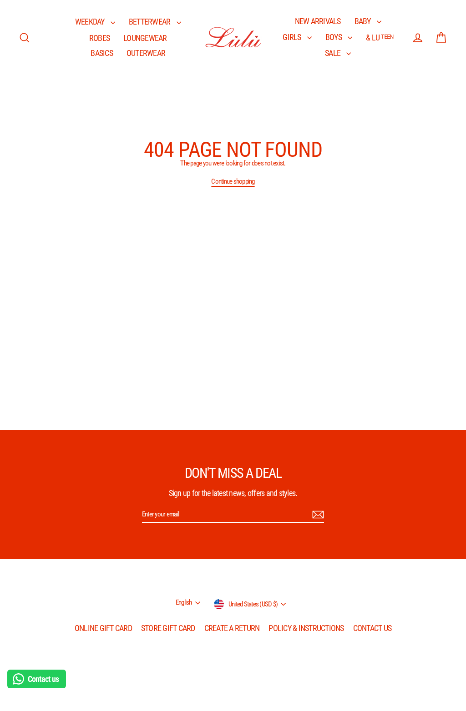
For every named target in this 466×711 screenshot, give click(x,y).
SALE (333, 53)
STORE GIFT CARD (168, 628)
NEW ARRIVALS (318, 21)
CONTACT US (372, 628)
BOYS (334, 37)
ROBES (99, 38)
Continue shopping (232, 181)
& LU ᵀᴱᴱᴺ (379, 37)
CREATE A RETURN (232, 628)
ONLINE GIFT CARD (103, 628)
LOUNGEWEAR (145, 38)
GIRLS (293, 37)
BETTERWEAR (150, 21)
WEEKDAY (90, 21)
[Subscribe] (316, 514)
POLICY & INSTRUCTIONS (306, 628)
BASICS (102, 53)
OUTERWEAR (146, 53)
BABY (363, 21)
